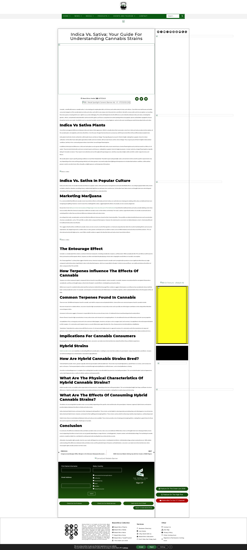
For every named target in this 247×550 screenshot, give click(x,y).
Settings (162, 547)
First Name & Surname (69, 466)
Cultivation (97, 478)
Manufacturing (98, 480)
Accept (141, 547)
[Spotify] (177, 32)
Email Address (66, 477)
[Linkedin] (170, 32)
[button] (137, 99)
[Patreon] (180, 32)
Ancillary (97, 486)
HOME (66, 16)
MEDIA (89, 16)
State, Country (98, 466)
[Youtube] (164, 32)
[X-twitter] (161, 32)
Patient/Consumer (99, 489)
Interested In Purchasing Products (103, 475)
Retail (96, 483)
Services (140, 524)
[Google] (186, 32)
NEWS (77, 16)
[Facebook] (158, 32)
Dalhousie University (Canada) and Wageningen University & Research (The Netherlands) (92, 208)
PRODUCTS (102, 16)
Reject (152, 547)
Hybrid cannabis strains (66, 351)
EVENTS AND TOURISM (123, 16)
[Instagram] (167, 32)
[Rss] (183, 32)
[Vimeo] (173, 32)
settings (125, 548)
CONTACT (143, 16)
